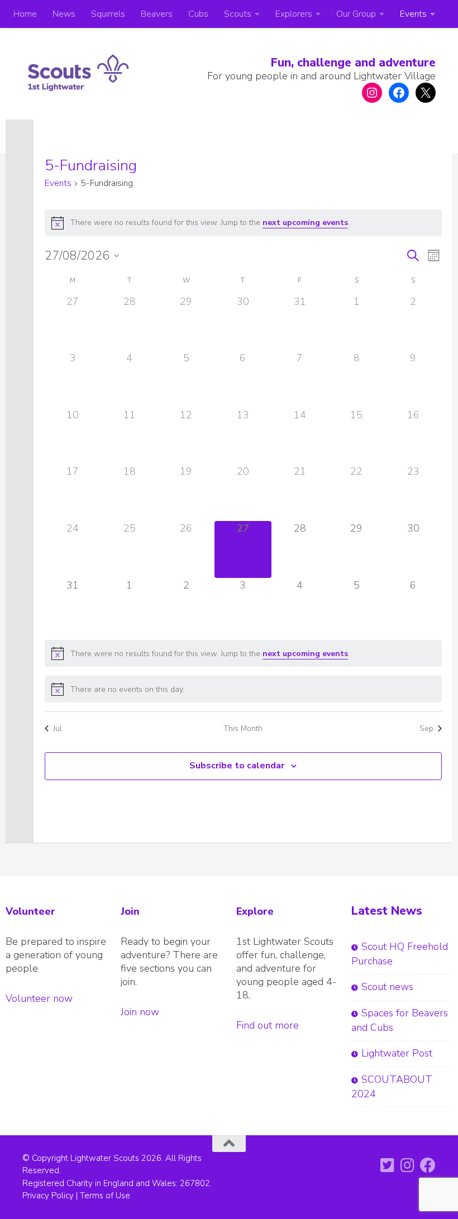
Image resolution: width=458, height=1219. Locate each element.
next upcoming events (305, 222)
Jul (57, 728)
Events (413, 14)
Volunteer (30, 911)
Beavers (157, 14)
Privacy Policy (48, 1195)
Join (130, 911)
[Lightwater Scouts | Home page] (78, 72)
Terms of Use (105, 1195)
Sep (426, 728)
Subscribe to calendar (236, 765)
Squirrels (108, 14)
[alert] (243, 222)
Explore (255, 911)
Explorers (293, 14)
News (64, 14)
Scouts (237, 14)
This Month (243, 728)
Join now (140, 1012)
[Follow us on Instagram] (408, 1165)
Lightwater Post (396, 1053)
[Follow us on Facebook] (428, 1165)
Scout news (387, 986)
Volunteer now (39, 998)
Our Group (356, 14)
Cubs (198, 14)
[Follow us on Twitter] (387, 1165)
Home (25, 14)
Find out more (267, 1025)
